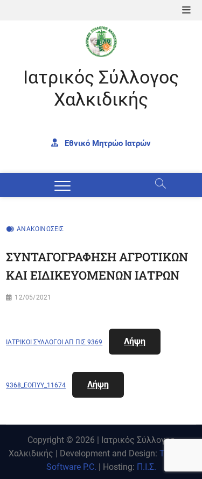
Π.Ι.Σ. (146, 467)
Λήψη (134, 341)
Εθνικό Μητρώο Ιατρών (106, 143)
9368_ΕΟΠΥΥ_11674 (36, 385)
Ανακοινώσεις (40, 229)
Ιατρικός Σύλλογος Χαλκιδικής (101, 88)
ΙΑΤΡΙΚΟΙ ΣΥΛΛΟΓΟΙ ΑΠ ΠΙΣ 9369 (54, 342)
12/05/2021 (33, 297)
